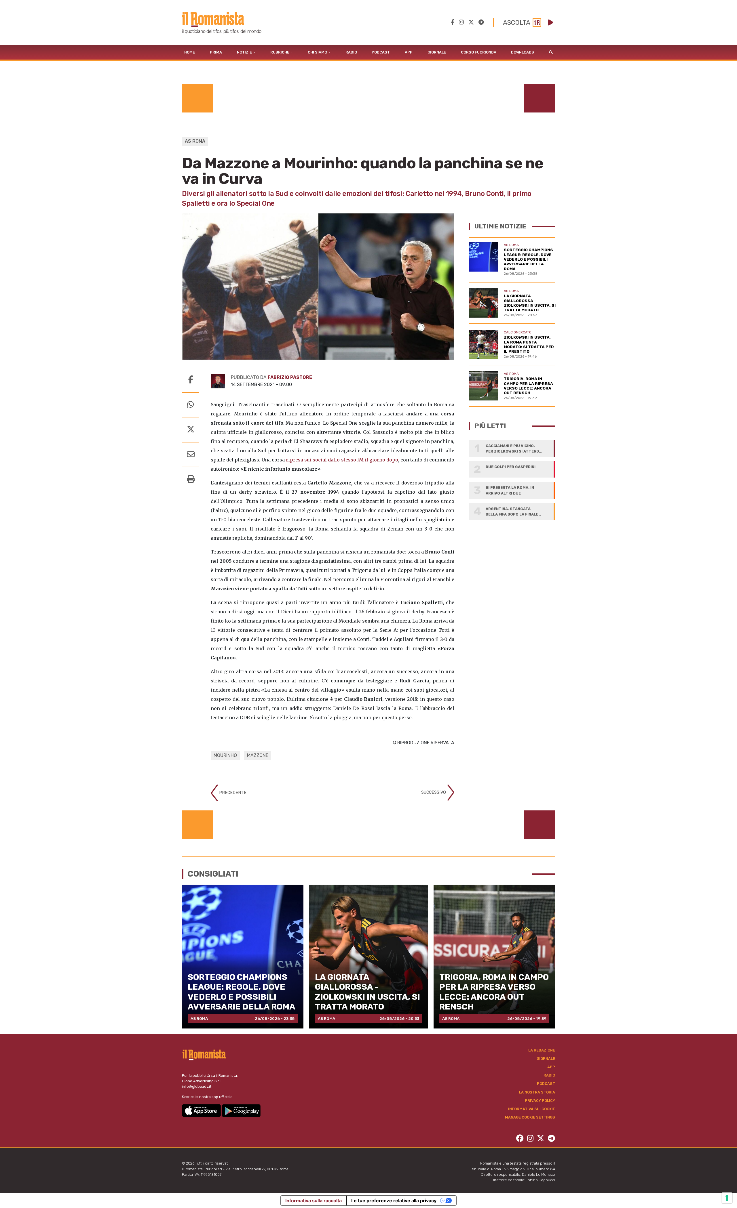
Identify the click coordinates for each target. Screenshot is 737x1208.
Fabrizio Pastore (290, 377)
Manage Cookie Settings (530, 1117)
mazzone (257, 755)
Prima (216, 52)
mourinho (225, 755)
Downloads (522, 52)
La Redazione (541, 1050)
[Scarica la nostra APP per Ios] (202, 1110)
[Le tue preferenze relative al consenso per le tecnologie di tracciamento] (726, 1197)
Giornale (437, 52)
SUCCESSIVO (434, 792)
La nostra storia (537, 1092)
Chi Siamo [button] (318, 52)
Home (189, 52)
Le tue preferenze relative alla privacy (393, 1200)
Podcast (381, 52)
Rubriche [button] (280, 52)
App (409, 52)
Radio (351, 52)
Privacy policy (540, 1100)
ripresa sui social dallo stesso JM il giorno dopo (342, 460)
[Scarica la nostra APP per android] (241, 1110)
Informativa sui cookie (531, 1109)
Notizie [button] (245, 52)
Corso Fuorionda (478, 52)
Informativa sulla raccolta (313, 1200)
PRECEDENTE (232, 792)
